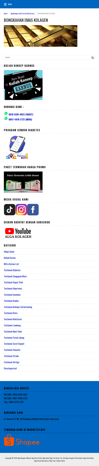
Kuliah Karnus (10, 257)
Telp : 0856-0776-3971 (14, 402)
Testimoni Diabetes (12, 270)
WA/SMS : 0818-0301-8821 (16, 394)
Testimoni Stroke (11, 356)
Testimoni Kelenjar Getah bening (18, 307)
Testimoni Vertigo (11, 362)
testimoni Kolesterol (13, 319)
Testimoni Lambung (12, 325)
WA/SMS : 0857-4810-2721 (16, 398)
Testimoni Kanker (11, 300)
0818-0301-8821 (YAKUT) (21, 114)
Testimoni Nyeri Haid (13, 331)
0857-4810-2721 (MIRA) (20, 119)
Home (5, 13)
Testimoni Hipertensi (13, 288)
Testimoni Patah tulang (14, 337)
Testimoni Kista (10, 313)
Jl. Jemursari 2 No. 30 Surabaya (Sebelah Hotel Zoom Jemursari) (31, 419)
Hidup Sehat (9, 251)
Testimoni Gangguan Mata (15, 276)
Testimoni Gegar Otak (13, 282)
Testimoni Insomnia (12, 294)
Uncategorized (10, 368)
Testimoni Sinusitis (12, 349)
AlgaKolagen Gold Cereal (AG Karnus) (22, 13)
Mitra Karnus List (11, 264)
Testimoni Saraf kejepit (14, 343)
